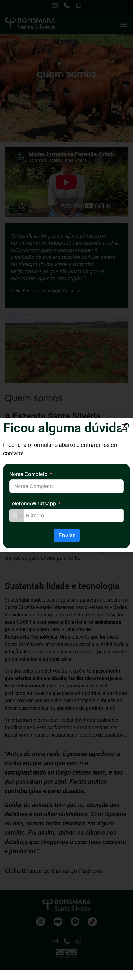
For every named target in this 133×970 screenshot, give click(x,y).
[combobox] (17, 515)
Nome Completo (28, 474)
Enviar (66, 535)
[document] (66, 485)
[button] (124, 427)
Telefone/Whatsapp (32, 503)
